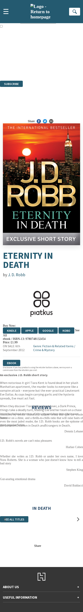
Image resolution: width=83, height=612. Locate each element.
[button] (5, 519)
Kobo (66, 330)
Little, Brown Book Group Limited (47, 58)
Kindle (11, 330)
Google (48, 330)
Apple (29, 330)
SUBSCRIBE (11, 84)
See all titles (14, 519)
